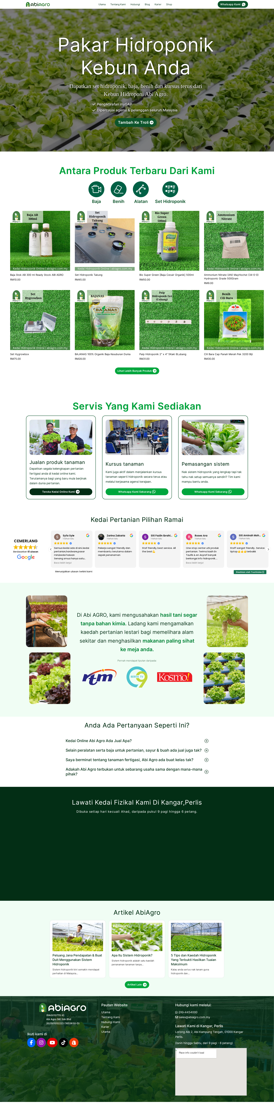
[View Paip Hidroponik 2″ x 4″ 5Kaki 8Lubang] (169, 319)
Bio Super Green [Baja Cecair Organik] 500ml (166, 274)
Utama (102, 4)
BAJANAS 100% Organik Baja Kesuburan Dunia (102, 354)
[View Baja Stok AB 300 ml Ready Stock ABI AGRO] (40, 240)
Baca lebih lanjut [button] (151, 563)
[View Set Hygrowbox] (40, 319)
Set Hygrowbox (19, 354)
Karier (158, 4)
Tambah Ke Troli (133, 122)
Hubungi (135, 4)
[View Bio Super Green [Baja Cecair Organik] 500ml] (169, 240)
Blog (147, 4)
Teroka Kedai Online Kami (58, 491)
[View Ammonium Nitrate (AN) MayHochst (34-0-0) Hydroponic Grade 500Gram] (234, 240)
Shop (169, 4)
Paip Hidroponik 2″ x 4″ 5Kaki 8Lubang (162, 354)
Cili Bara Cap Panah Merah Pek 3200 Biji (228, 354)
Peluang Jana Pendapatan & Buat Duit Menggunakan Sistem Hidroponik (77, 959)
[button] (51, 549)
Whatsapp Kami (230, 4)
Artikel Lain (134, 984)
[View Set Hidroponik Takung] (105, 240)
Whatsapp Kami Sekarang (134, 491)
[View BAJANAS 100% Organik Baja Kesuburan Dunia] (105, 319)
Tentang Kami (118, 4)
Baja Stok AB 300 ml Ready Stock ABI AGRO (36, 274)
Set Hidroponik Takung (88, 274)
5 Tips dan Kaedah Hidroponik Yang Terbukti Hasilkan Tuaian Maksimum (193, 959)
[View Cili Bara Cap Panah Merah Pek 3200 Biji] (234, 319)
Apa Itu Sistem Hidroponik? (132, 955)
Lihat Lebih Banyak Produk (134, 370)
